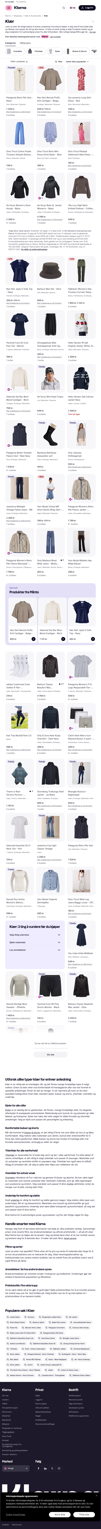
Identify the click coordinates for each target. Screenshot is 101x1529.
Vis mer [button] (50, 1054)
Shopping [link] (18, 16)
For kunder (9, 2)
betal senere (70, 1238)
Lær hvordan (55, 37)
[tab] (10, 43)
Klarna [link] (8, 16)
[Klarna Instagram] (59, 1468)
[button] (73, 8)
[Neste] (92, 51)
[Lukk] (96, 1495)
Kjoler (8, 1110)
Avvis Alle (60, 1514)
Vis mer (92, 32)
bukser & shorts (32, 1132)
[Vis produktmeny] (93, 21)
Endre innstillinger (15, 1514)
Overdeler (10, 1177)
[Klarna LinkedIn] (45, 1468)
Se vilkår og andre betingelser (34, 249)
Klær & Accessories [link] (33, 16)
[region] (50, 1506)
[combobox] (77, 62)
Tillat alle (84, 1514)
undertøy (15, 1200)
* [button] (18, 112)
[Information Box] (26, 61)
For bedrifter (21, 2)
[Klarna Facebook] (38, 1468)
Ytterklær (10, 1155)
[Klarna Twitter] (52, 1468)
